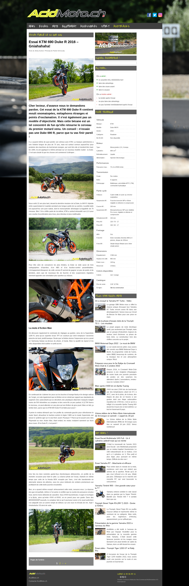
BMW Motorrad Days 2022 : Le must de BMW (115, 343)
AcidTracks (122, 26)
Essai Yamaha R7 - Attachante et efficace (113, 463)
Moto (55, 26)
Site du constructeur (117, 287)
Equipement (69, 26)
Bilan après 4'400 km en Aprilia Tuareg (112, 386)
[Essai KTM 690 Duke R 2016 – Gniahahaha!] (61, 101)
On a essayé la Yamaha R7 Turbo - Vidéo (113, 301)
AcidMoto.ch (34, 578)
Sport (105, 26)
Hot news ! (102, 433)
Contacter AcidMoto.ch (38, 581)
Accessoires (88, 26)
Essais (43, 26)
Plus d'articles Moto (109, 296)
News (32, 26)
